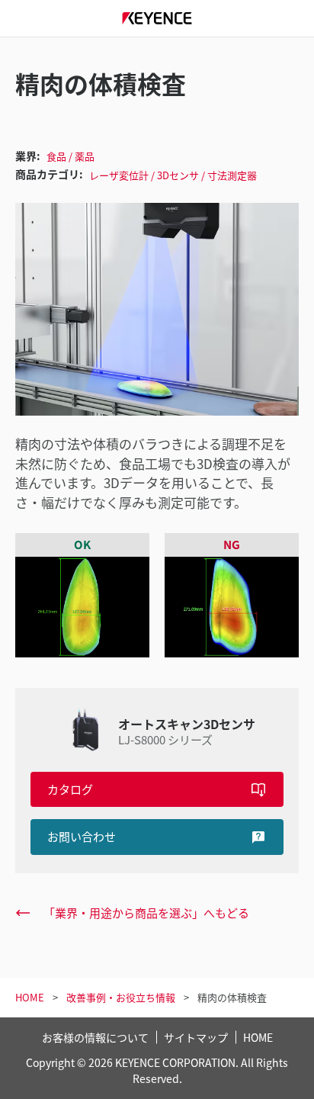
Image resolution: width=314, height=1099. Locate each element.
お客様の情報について (95, 1037)
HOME (258, 1037)
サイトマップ (196, 1037)
